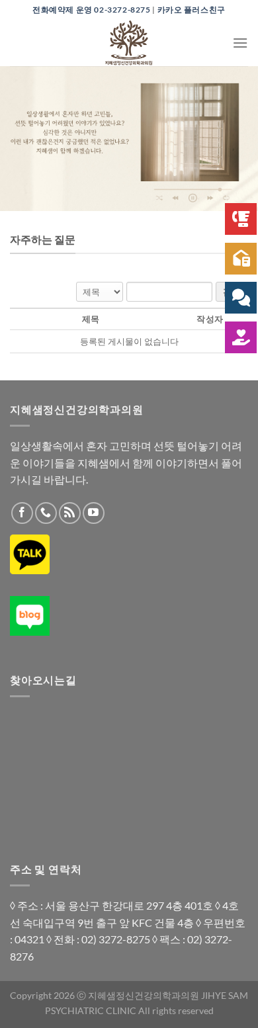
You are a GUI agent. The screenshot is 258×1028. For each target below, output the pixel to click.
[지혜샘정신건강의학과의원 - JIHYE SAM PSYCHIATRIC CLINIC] (129, 43)
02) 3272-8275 (115, 939)
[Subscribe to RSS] (70, 513)
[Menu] (240, 42)
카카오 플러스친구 (191, 10)
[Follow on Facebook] (22, 513)
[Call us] (46, 513)
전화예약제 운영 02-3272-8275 (91, 10)
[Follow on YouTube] (94, 513)
